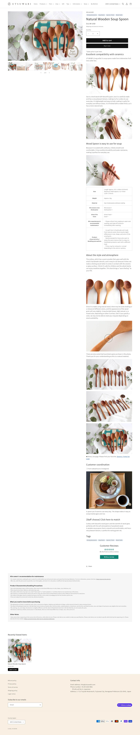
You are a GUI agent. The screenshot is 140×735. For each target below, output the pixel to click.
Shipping (88, 26)
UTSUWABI (14, 728)
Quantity (88, 30)
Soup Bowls (102, 15)
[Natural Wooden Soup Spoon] (19, 650)
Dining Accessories (92, 15)
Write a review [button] (109, 557)
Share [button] (90, 566)
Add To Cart (13, 669)
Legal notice (11, 694)
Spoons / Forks (110, 15)
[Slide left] (41, 73)
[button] (43, 4)
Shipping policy (12, 690)
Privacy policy (12, 684)
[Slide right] (49, 73)
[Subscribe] (40, 705)
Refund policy (12, 680)
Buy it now (107, 46)
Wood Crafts (119, 15)
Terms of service (13, 687)
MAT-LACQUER (90, 12)
